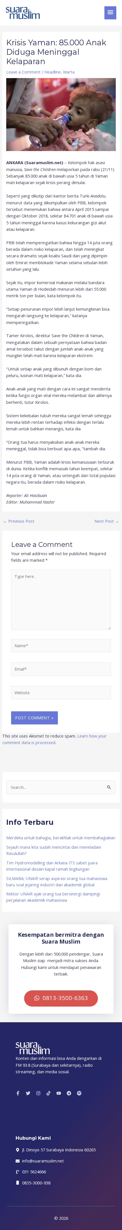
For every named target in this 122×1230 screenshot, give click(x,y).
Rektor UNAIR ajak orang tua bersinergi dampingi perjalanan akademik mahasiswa (53, 897)
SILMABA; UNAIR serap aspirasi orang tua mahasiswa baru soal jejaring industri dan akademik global (56, 881)
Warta (69, 72)
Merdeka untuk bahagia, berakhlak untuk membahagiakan (60, 837)
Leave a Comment (23, 72)
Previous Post (18, 521)
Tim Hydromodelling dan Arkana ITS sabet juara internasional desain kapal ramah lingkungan (52, 866)
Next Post (106, 521)
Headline (52, 72)
